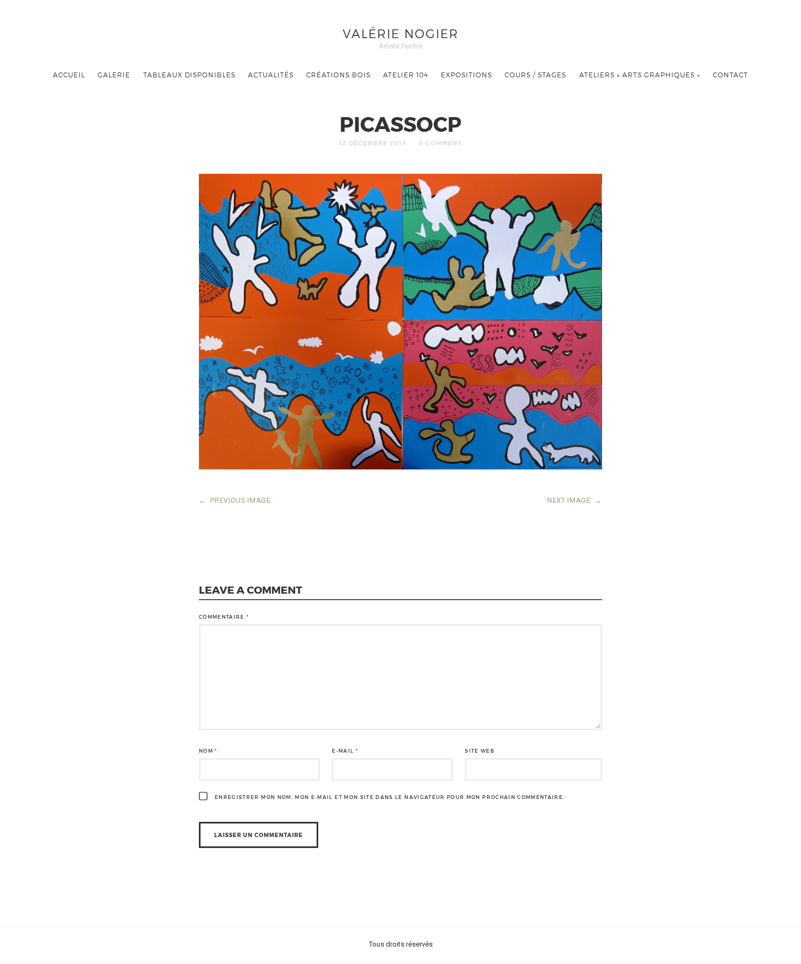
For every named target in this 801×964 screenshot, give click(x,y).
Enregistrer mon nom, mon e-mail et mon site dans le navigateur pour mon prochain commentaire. (390, 797)
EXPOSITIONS (466, 74)
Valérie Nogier (401, 33)
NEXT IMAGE (574, 500)
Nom (208, 751)
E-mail (345, 751)
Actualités (271, 74)
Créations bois (338, 74)
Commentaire (224, 617)
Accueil (69, 74)
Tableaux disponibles (189, 74)
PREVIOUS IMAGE (235, 500)
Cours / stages (535, 74)
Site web (479, 751)
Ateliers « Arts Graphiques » (639, 74)
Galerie (114, 74)
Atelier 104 (405, 74)
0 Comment (440, 143)
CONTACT (730, 74)
